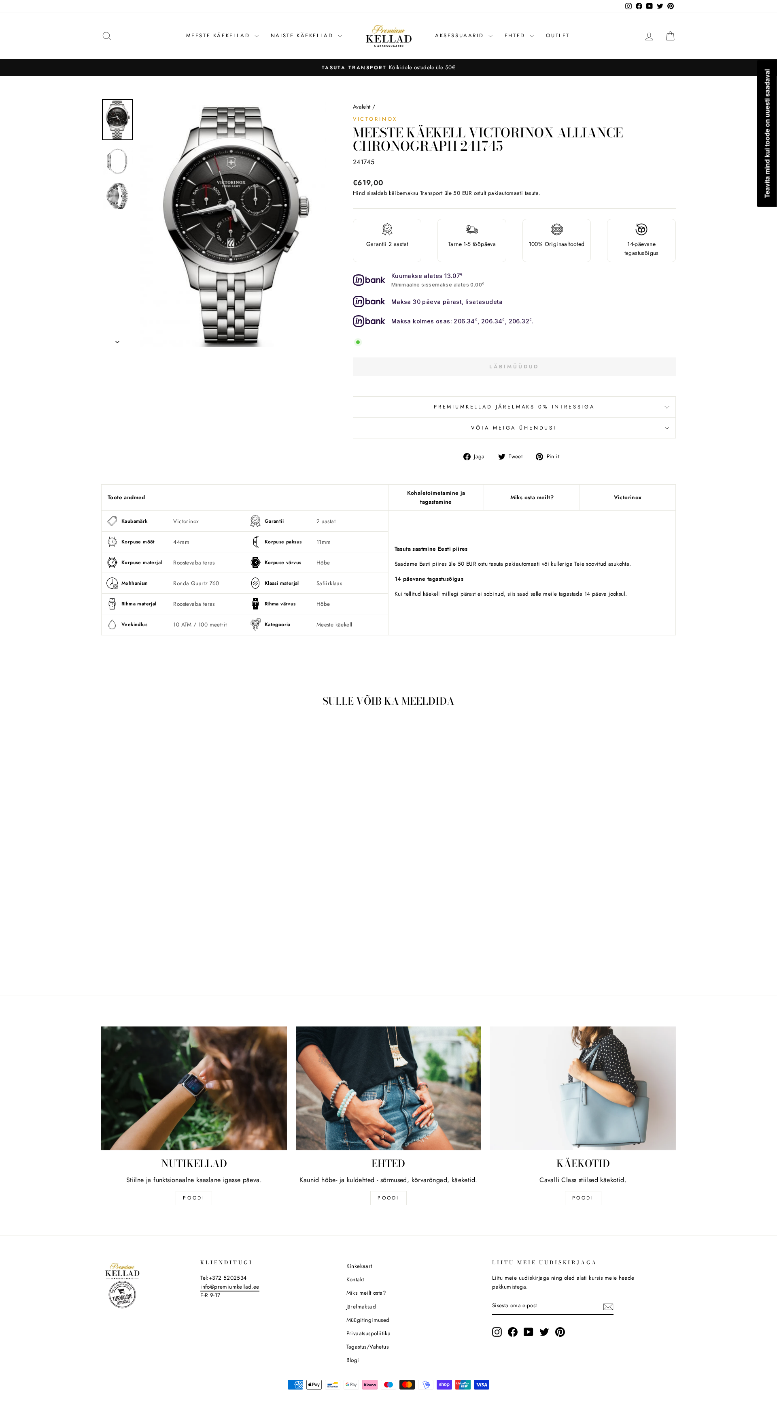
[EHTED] (389, 1088)
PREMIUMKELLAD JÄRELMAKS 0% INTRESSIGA (514, 406)
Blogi (352, 1360)
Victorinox (375, 119)
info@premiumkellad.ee (229, 1287)
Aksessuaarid (460, 35)
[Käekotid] (583, 1088)
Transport (431, 193)
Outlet (558, 35)
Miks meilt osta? (366, 1293)
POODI (194, 1198)
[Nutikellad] (194, 1088)
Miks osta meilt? (532, 497)
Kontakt (355, 1279)
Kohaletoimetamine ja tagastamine (436, 497)
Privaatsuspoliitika (368, 1333)
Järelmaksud (361, 1306)
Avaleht (362, 107)
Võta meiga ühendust (514, 428)
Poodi (388, 1198)
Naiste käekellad (303, 35)
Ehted (516, 35)
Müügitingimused (368, 1320)
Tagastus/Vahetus (367, 1347)
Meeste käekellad (219, 35)
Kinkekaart (359, 1266)
